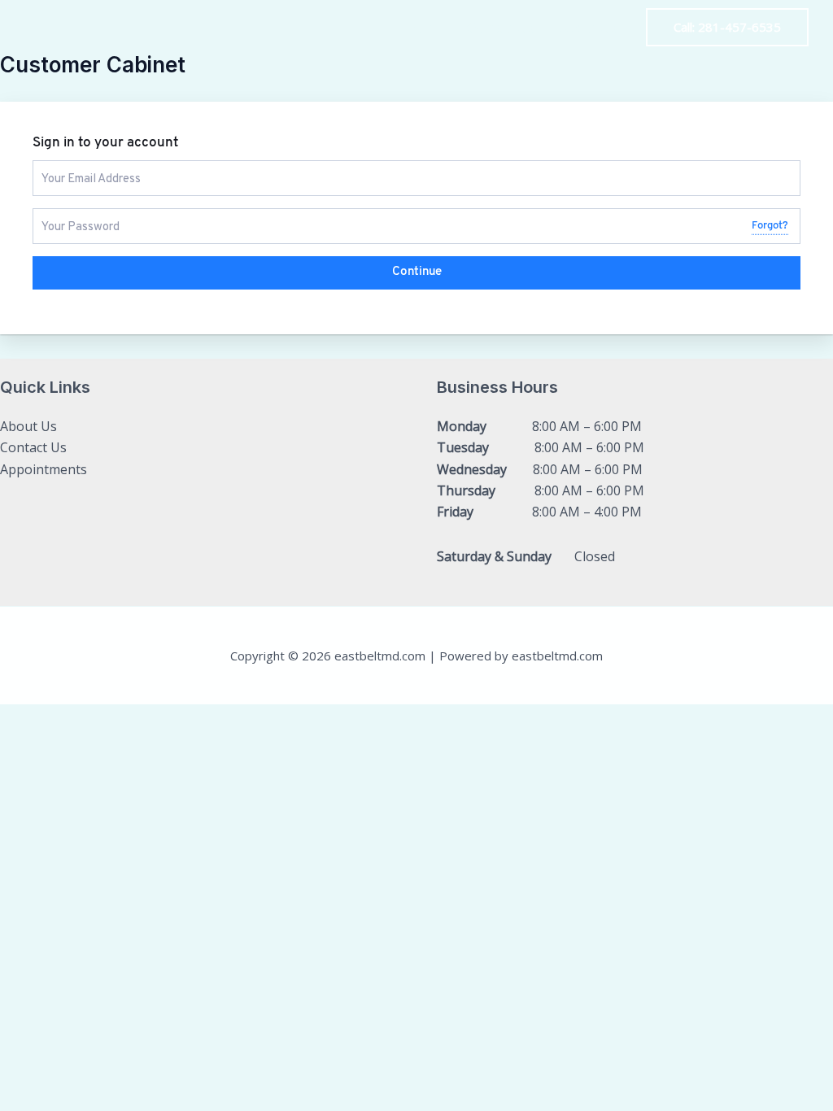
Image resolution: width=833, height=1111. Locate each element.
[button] (727, 27)
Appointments (43, 469)
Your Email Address (85, 167)
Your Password (74, 215)
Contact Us (500, 28)
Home (422, 28)
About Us (588, 28)
